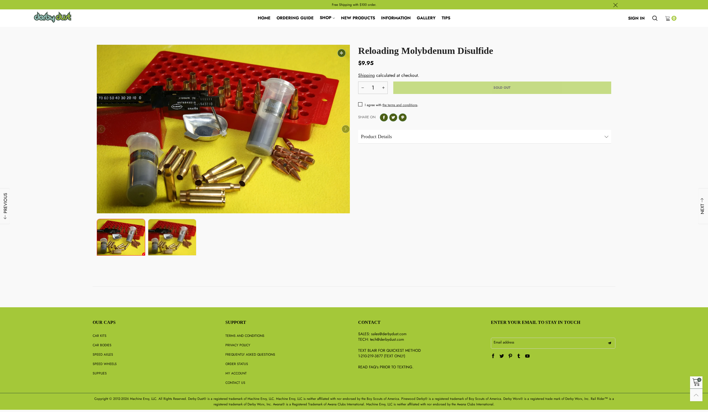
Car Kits (99, 335)
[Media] (341, 53)
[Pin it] (403, 117)
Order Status (236, 363)
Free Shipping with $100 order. (354, 4)
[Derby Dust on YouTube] (527, 356)
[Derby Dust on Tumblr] (518, 356)
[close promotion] (615, 4)
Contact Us (235, 382)
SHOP (325, 18)
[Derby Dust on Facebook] (493, 356)
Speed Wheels (105, 363)
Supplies (100, 373)
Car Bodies (102, 345)
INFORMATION (396, 18)
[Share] (384, 117)
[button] (101, 129)
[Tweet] (393, 117)
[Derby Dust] (52, 17)
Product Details (376, 136)
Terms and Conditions (244, 335)
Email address (504, 342)
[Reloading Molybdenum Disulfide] (223, 129)
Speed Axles (103, 354)
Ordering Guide (295, 18)
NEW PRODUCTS (358, 18)
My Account (236, 373)
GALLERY (426, 18)
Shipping (366, 75)
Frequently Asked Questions (250, 354)
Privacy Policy (237, 345)
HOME (264, 18)
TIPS (446, 18)
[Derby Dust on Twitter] (501, 356)
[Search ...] (655, 18)
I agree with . (391, 105)
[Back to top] (696, 395)
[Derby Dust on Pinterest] (510, 356)
